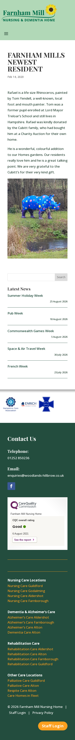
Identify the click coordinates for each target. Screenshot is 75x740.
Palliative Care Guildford (26, 680)
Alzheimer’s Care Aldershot (28, 617)
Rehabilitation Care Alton (27, 654)
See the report (22, 539)
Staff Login (17, 712)
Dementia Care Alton (24, 632)
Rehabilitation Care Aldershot (30, 649)
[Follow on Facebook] (11, 486)
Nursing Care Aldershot (25, 596)
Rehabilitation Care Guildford (30, 664)
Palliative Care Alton (23, 685)
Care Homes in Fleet (23, 695)
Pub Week (15, 313)
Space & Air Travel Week (26, 348)
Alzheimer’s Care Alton (25, 627)
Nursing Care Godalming (26, 591)
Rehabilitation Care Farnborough (33, 659)
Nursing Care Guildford (25, 586)
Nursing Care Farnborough (28, 601)
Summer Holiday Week (25, 295)
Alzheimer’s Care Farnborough (31, 622)
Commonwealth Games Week (31, 331)
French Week (18, 366)
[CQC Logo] (23, 508)
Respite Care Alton (22, 690)
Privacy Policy (42, 712)
